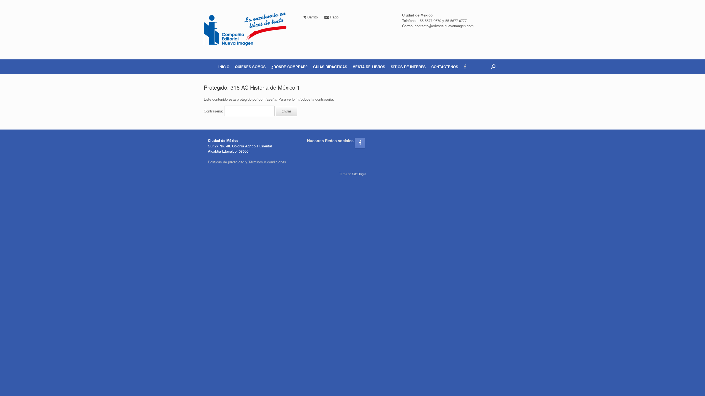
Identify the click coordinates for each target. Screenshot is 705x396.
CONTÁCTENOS (444, 66)
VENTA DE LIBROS (369, 66)
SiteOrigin (359, 174)
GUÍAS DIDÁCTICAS (330, 66)
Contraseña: (214, 111)
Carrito (312, 17)
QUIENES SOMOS (250, 66)
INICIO (223, 66)
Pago (333, 17)
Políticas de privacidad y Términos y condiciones (247, 161)
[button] (493, 66)
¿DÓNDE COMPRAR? (289, 66)
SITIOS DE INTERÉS (408, 66)
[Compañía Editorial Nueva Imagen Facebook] (360, 143)
